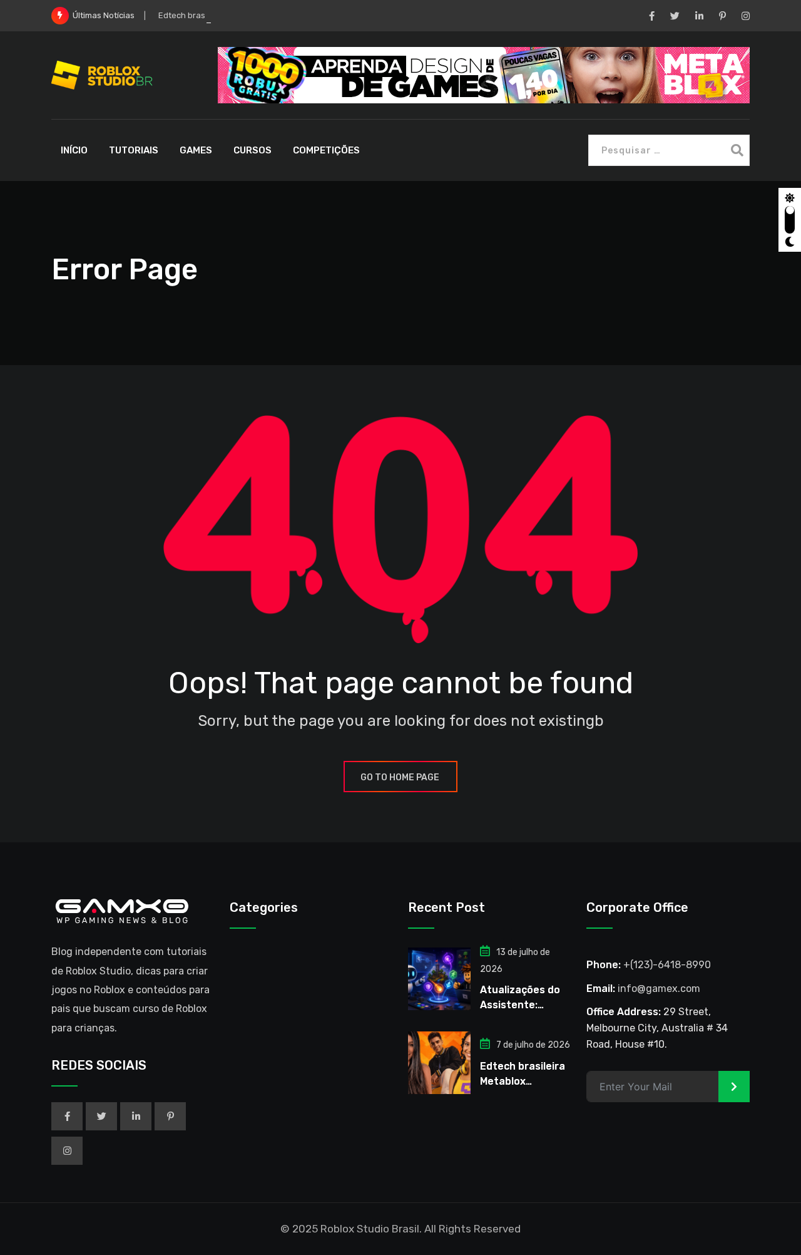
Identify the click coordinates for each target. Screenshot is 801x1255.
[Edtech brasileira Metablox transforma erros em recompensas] (439, 1062)
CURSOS (252, 150)
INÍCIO (74, 150)
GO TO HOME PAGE (399, 777)
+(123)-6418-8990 (667, 965)
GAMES (196, 150)
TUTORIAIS (133, 150)
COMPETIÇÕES (326, 150)
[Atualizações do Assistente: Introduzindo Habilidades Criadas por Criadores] (439, 979)
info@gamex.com (659, 988)
